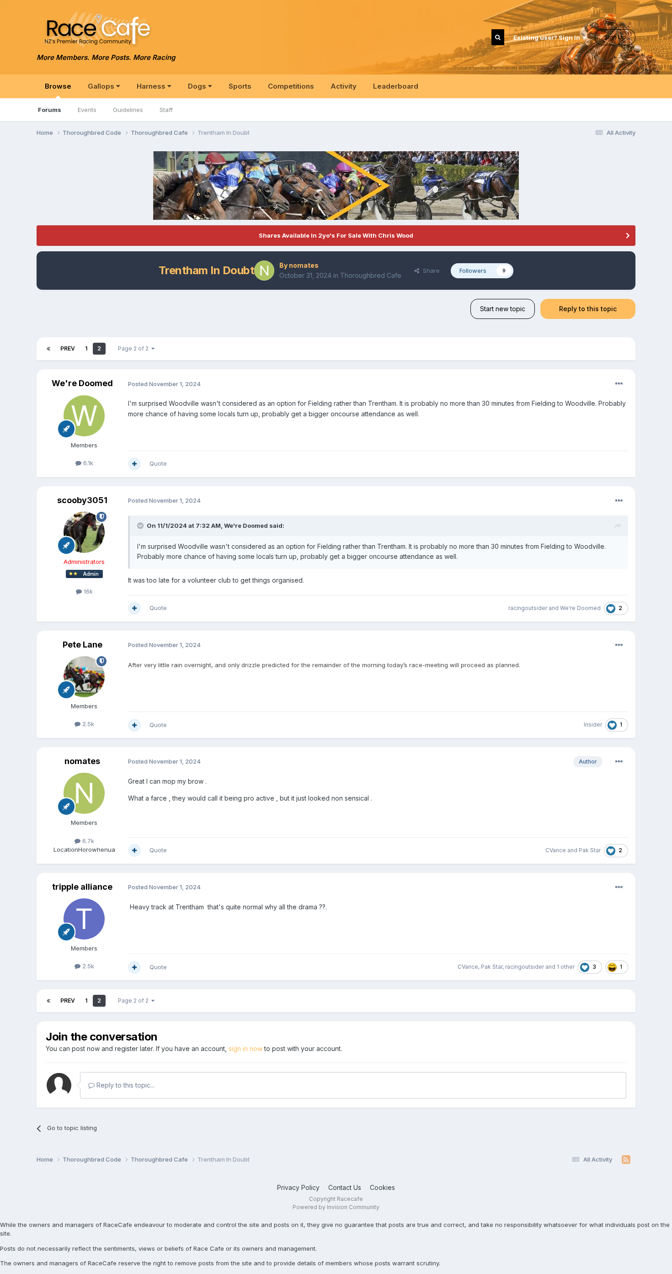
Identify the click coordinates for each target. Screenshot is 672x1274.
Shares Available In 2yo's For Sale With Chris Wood (336, 235)
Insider (593, 724)
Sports (240, 86)
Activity (344, 86)
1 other (566, 966)
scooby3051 (82, 500)
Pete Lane (82, 644)
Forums (49, 109)
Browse (58, 86)
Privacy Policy (298, 1187)
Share (429, 270)
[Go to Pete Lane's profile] (84, 676)
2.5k (87, 723)
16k (87, 591)
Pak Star (590, 850)
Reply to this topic (588, 309)
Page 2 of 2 (134, 348)
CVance (555, 850)
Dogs (198, 86)
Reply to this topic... (125, 1085)
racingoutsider (527, 608)
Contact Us (344, 1187)
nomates (304, 265)
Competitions (291, 86)
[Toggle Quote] (141, 525)
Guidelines (128, 109)
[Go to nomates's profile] (264, 270)
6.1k (87, 463)
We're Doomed (82, 383)
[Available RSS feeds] (626, 1159)
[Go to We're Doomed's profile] (84, 415)
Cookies (382, 1187)
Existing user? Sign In (548, 37)
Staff (166, 109)
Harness (152, 86)
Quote (158, 463)
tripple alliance (82, 887)
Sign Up (615, 37)
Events (87, 109)
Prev (67, 348)
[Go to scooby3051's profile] (84, 532)
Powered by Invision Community (336, 1207)
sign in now (245, 1048)
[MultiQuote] (134, 463)
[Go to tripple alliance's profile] (84, 919)
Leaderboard (395, 86)
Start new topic (502, 309)
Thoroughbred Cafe (370, 275)
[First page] (48, 349)
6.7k (87, 840)
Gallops (102, 86)
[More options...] (619, 383)
